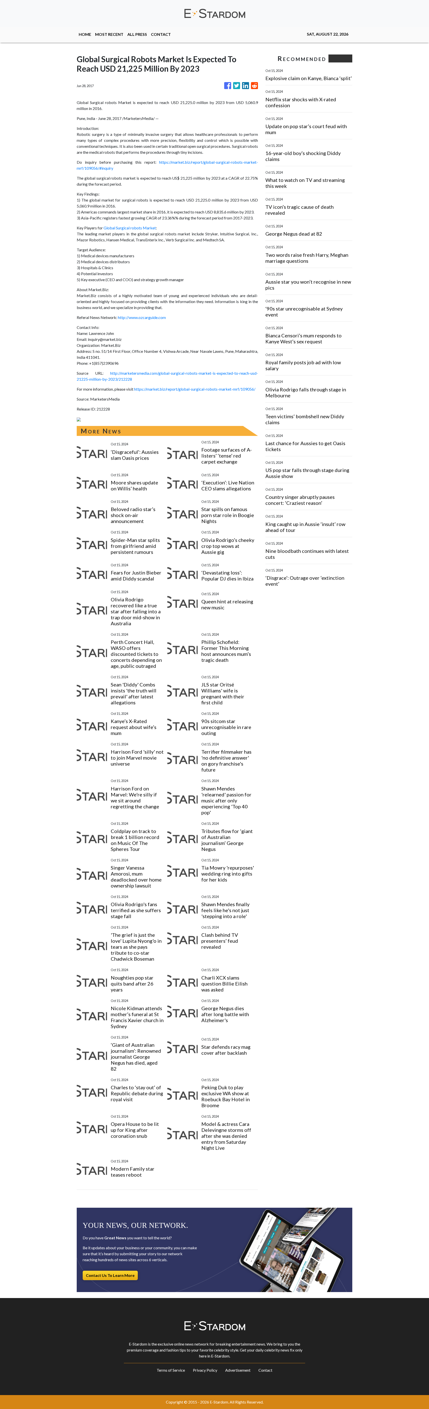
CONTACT (161, 34)
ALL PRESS (137, 34)
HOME (85, 34)
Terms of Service (171, 1370)
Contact (265, 1370)
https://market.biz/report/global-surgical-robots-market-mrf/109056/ (194, 389)
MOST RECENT (109, 34)
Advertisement (237, 1370)
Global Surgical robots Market (130, 227)
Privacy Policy (205, 1370)
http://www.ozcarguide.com (142, 317)
